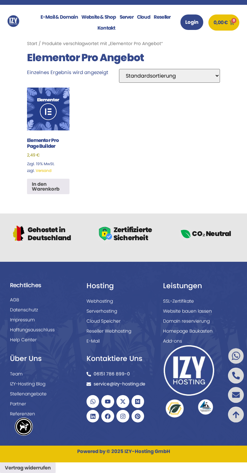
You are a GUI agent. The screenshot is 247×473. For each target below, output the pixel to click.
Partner (18, 404)
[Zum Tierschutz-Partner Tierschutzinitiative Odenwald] (205, 407)
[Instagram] (122, 416)
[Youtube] (107, 401)
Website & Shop (98, 17)
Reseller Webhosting (109, 331)
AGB (14, 300)
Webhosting (100, 301)
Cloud (143, 17)
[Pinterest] (138, 416)
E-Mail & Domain (59, 17)
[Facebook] (107, 416)
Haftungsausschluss (32, 329)
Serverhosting (102, 311)
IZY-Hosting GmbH (147, 451)
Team (16, 374)
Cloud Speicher (104, 321)
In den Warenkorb (45, 186)
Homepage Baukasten (188, 331)
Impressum (22, 320)
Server (126, 17)
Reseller (162, 17)
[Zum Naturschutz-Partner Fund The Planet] (174, 408)
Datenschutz (24, 310)
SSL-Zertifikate (178, 301)
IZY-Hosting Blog (27, 384)
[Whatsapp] (93, 401)
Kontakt (106, 27)
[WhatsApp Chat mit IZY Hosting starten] (236, 356)
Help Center (23, 339)
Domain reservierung (186, 321)
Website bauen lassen (187, 311)
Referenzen (22, 414)
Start (32, 44)
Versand (43, 170)
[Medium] (138, 401)
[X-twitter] (122, 401)
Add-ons (172, 341)
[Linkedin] (93, 416)
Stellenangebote (28, 394)
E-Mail (93, 341)
